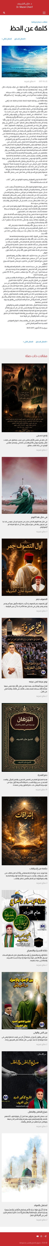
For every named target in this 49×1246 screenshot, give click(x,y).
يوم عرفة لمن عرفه (38, 681)
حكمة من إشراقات (38, 868)
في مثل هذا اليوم (39, 517)
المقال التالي (7, 39)
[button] (45, 1236)
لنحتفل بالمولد (40, 1205)
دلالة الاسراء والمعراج (37, 950)
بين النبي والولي (40, 1032)
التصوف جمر (41, 599)
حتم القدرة (42, 775)
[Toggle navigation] (44, 13)
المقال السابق (19, 39)
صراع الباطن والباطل (37, 1111)
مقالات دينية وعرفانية (39, 22)
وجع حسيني (41, 435)
